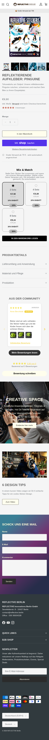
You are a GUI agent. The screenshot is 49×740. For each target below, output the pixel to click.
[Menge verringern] (4, 122)
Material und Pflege (12, 273)
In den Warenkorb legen (24, 238)
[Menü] (3, 4)
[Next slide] (44, 329)
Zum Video (10, 502)
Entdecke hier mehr (24, 425)
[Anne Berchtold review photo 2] (21, 335)
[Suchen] (9, 4)
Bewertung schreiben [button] (24, 373)
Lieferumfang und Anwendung (18, 264)
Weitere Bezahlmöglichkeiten (24, 149)
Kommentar (7, 557)
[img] (16, 308)
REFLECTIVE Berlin (14, 731)
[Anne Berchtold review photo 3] (28, 335)
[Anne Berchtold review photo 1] (13, 335)
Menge (5, 116)
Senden (9, 581)
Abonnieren (25, 679)
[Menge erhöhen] (15, 122)
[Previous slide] (4, 329)
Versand (15, 104)
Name (4, 532)
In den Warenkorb (24, 134)
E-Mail (5, 544)
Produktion (8, 283)
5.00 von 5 (31, 364)
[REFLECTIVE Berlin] (24, 4)
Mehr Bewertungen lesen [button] (24, 353)
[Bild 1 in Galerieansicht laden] (24, 37)
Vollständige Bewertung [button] (20, 343)
